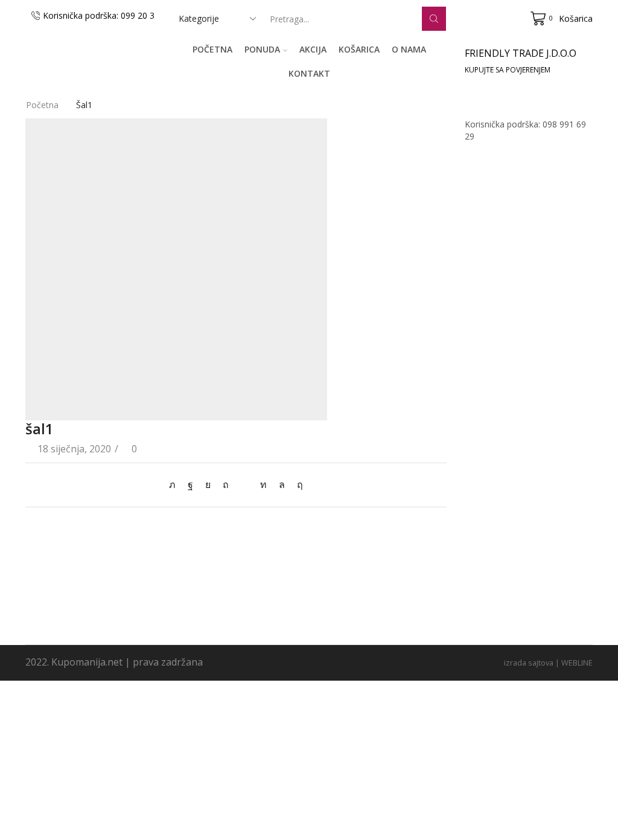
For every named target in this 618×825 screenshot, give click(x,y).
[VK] (208, 484)
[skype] (297, 484)
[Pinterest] (226, 484)
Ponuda (262, 49)
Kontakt (309, 73)
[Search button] (434, 19)
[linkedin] (263, 484)
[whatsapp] (282, 484)
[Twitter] (175, 484)
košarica (359, 49)
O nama (409, 49)
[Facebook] (190, 484)
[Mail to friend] (244, 484)
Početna (212, 49)
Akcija (313, 49)
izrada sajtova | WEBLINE (548, 662)
